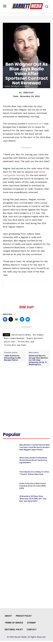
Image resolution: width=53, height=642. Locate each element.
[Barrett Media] (27, 6)
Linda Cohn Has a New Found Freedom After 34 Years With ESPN (32, 485)
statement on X (36, 123)
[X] (21, 380)
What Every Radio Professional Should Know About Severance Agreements (33, 460)
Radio (26, 59)
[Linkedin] (27, 380)
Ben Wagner (38, 335)
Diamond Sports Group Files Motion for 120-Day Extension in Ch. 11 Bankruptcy (38, 360)
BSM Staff (28, 92)
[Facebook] (14, 380)
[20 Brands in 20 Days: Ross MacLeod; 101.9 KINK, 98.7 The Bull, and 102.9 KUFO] (10, 499)
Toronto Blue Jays (26, 342)
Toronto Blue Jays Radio (15, 345)
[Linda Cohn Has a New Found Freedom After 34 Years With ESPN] (10, 486)
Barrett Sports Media (21, 335)
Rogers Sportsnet (35, 338)
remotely (20, 175)
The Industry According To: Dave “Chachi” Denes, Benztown (34, 473)
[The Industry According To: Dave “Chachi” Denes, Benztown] (10, 473)
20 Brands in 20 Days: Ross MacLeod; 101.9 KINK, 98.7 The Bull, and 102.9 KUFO (32, 498)
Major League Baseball (14, 338)
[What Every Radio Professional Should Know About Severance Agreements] (10, 460)
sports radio (9, 342)
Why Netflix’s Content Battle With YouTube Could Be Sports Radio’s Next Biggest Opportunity (34, 447)
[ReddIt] (34, 380)
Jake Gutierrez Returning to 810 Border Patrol (12, 358)
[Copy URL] (47, 380)
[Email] (40, 380)
